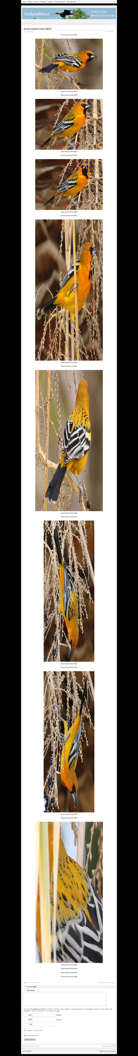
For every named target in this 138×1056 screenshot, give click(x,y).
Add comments (110, 31)
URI (31, 1024)
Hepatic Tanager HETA (107, 1046)
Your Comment (31, 990)
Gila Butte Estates (60, 2)
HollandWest (29, 1051)
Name (30, 1015)
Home (24, 2)
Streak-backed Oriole (109, 982)
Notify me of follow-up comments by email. (33, 1030)
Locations (50, 2)
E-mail (30, 1019)
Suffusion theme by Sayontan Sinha (108, 1051)
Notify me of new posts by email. (31, 1035)
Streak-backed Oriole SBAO (37, 29)
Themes (36, 2)
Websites (43, 2)
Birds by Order (71, 2)
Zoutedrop (33, 982)
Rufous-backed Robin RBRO (32, 1046)
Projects (30, 2)
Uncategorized (29, 31)
